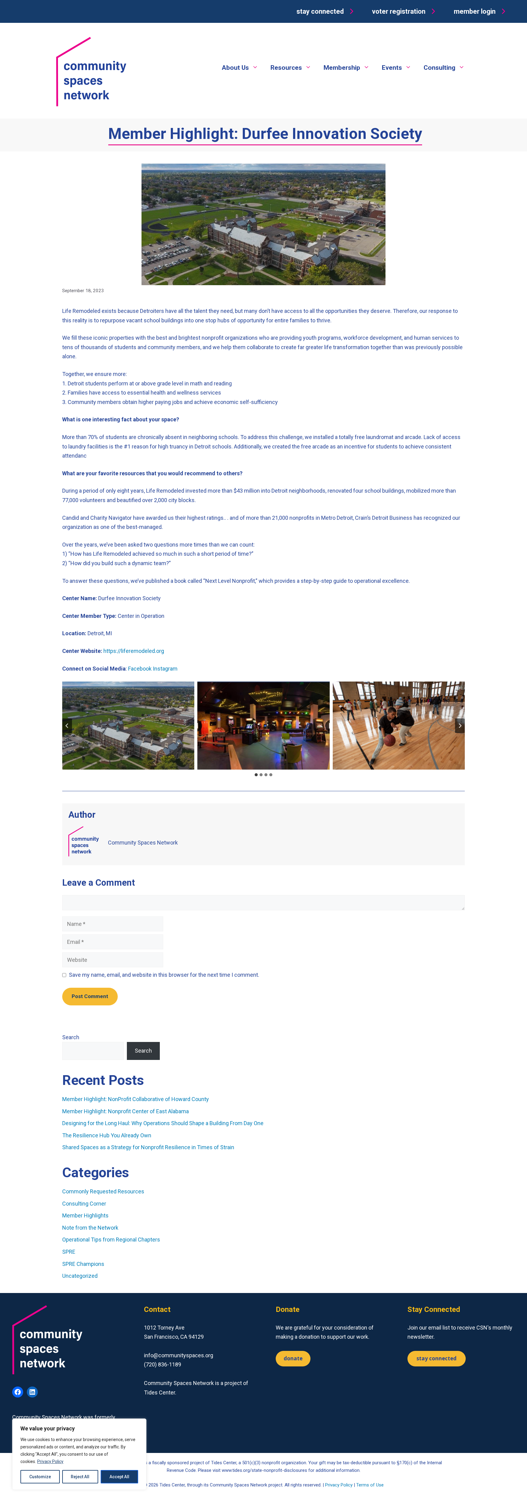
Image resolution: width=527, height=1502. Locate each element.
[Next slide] (460, 725)
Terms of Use (370, 1485)
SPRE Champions (83, 1264)
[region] (79, 1454)
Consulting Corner (84, 1203)
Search (70, 1037)
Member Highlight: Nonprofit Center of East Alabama (125, 1111)
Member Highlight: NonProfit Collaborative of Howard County (135, 1099)
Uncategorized (80, 1276)
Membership (342, 67)
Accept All (119, 1476)
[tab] (256, 774)
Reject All (80, 1476)
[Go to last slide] (67, 725)
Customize (40, 1476)
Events (392, 67)
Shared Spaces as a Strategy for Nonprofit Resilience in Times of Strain (148, 1147)
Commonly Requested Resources (103, 1191)
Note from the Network (90, 1227)
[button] (326, 11)
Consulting (439, 67)
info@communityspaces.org (178, 1355)
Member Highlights (85, 1215)
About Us (235, 67)
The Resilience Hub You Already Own (106, 1135)
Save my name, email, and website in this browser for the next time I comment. (164, 975)
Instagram (165, 668)
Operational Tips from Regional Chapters (111, 1239)
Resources (286, 67)
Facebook (140, 668)
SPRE (68, 1252)
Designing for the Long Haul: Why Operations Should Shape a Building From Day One (163, 1123)
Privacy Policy (50, 1461)
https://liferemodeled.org (133, 651)
